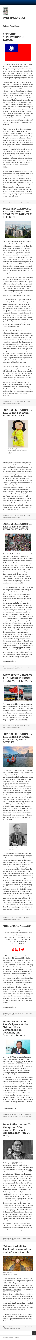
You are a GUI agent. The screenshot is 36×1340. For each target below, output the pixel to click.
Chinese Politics (12, 1015)
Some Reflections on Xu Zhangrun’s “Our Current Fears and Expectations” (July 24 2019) (17, 1130)
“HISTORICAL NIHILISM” (18, 925)
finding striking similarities (12, 1290)
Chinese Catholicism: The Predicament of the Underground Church (17, 1249)
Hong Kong (10, 403)
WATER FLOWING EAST (14, 17)
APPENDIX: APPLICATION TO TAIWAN (13, 36)
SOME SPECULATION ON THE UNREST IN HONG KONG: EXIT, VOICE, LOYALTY (17, 738)
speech (19, 1061)
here (11, 960)
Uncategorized (28, 202)
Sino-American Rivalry (21, 1116)
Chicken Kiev (20, 349)
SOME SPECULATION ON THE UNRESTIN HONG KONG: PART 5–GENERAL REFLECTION (18, 213)
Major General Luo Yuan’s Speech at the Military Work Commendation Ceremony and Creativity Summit (15, 1028)
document (10, 956)
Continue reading (9, 661)
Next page (34, 1333)
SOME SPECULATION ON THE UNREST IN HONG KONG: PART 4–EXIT (17, 412)
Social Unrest (16, 403)
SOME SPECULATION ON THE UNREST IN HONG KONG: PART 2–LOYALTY (17, 678)
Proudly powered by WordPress (11, 1338)
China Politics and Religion (13, 1328)
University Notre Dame (18, 2)
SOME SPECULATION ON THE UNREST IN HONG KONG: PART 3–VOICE (17, 526)
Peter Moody (18, 202)
